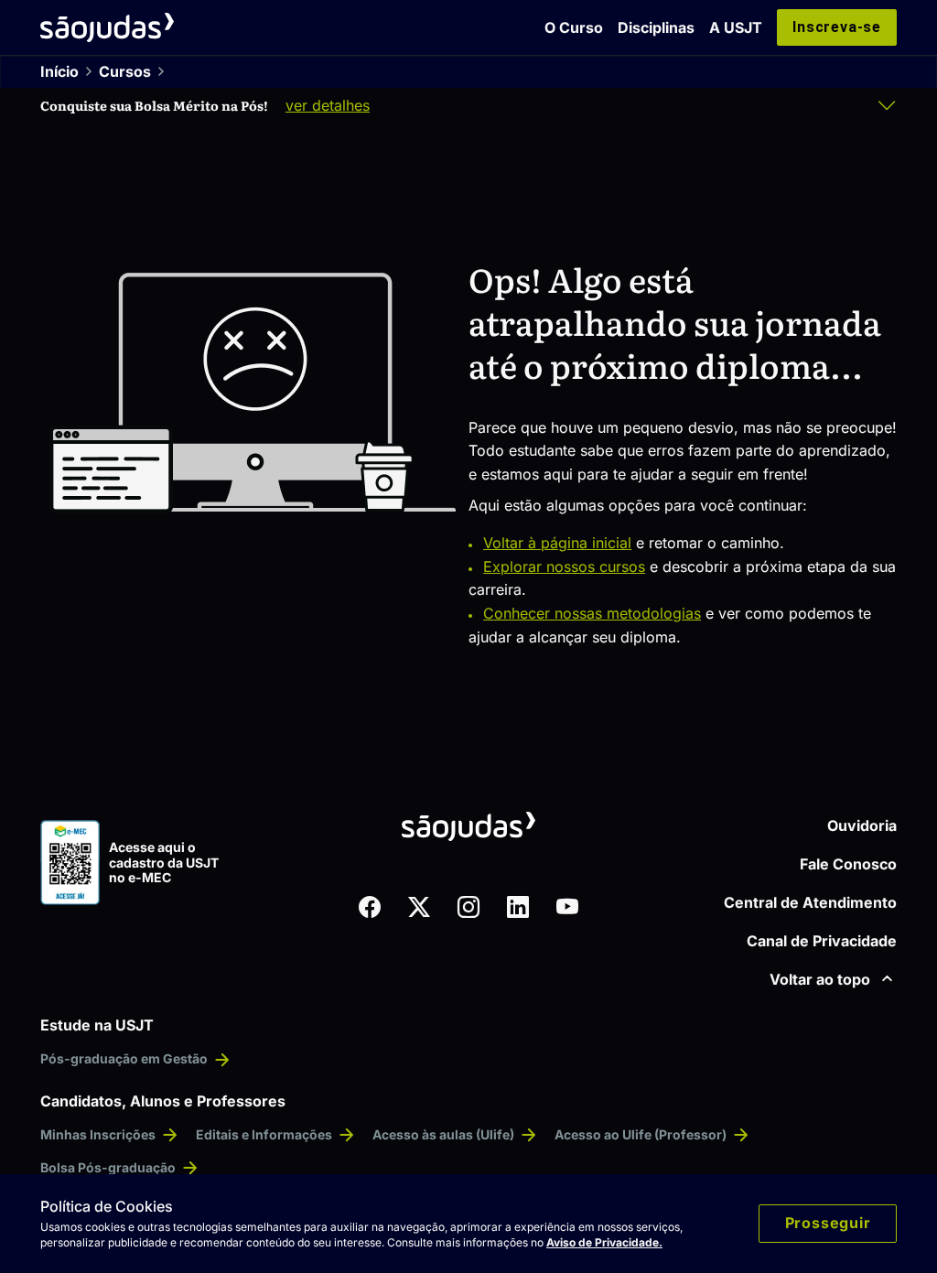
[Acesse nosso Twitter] (419, 907)
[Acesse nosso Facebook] (370, 907)
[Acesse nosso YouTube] (567, 907)
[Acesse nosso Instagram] (468, 907)
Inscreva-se (836, 27)
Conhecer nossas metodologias (592, 613)
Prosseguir (828, 1223)
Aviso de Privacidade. (604, 1242)
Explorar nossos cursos (564, 566)
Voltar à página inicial (557, 543)
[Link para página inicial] (107, 27)
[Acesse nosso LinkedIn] (518, 907)
